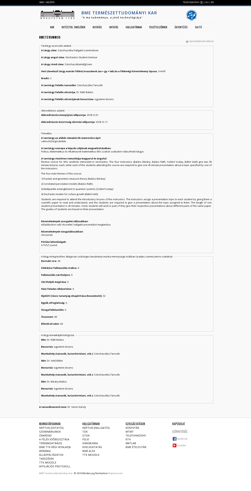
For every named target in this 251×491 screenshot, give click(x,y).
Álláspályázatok (51, 454)
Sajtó (198, 27)
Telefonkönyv (136, 435)
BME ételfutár (136, 447)
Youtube (181, 445)
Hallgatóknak (134, 27)
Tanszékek (46, 458)
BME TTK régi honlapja (55, 447)
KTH (128, 439)
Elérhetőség (179, 431)
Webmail (45, 451)
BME (42, 2)
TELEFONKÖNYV (191, 2)
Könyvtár (132, 427)
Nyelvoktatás (92, 447)
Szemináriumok (50, 431)
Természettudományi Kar (58, 473)
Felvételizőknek (158, 27)
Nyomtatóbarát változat (201, 41)
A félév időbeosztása (54, 439)
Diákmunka (90, 443)
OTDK (86, 435)
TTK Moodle (47, 462)
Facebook (182, 438)
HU (207, 2)
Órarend (45, 435)
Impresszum (116, 473)
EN (212, 2)
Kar (52, 27)
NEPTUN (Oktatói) (51, 427)
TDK (85, 431)
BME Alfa (88, 451)
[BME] (57, 14)
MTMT (130, 431)
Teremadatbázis (50, 443)
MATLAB (131, 443)
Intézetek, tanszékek (73, 27)
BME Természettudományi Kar (119, 12)
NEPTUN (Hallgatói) (96, 427)
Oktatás (113, 27)
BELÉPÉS (50, 2)
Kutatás (97, 27)
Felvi (85, 439)
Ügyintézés (181, 27)
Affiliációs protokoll (55, 466)
